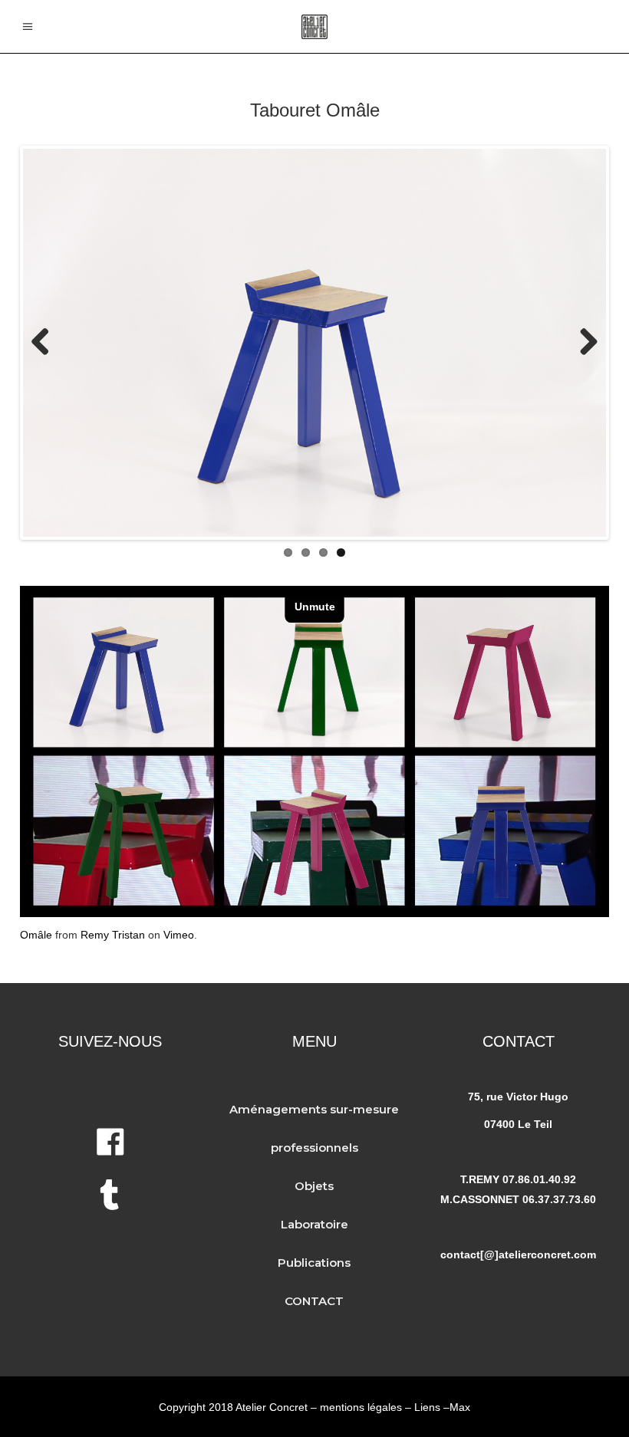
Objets (314, 1186)
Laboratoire (314, 1224)
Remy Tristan (113, 935)
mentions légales (361, 1407)
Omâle (36, 935)
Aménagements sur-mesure (314, 1109)
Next (583, 342)
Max (460, 1407)
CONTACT (314, 1301)
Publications (314, 1262)
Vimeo (178, 935)
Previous (46, 342)
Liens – (432, 1407)
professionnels (314, 1147)
